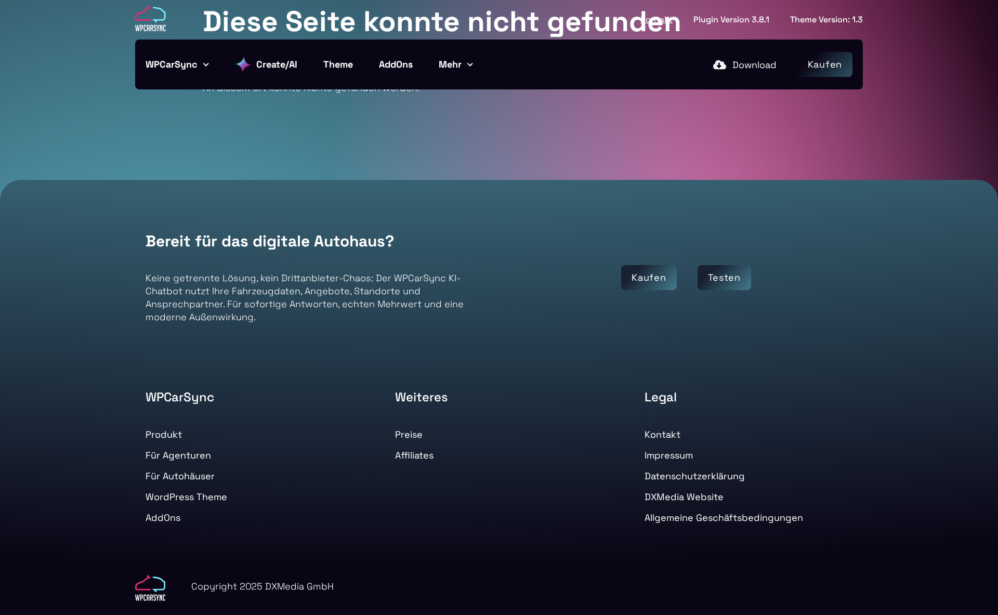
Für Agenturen (178, 455)
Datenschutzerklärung (695, 476)
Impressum (669, 455)
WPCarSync (172, 64)
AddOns (396, 64)
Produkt (164, 434)
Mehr (450, 64)
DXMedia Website (684, 497)
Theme (338, 64)
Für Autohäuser (180, 476)
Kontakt (656, 19)
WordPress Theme (186, 497)
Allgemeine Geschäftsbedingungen (724, 518)
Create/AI (276, 64)
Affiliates (414, 455)
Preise (409, 434)
